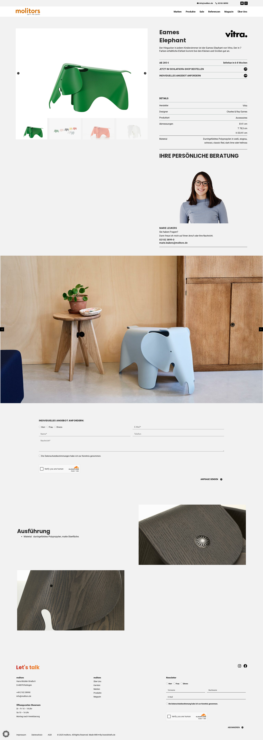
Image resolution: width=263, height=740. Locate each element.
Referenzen (214, 11)
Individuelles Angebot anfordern (180, 75)
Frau (51, 427)
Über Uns (242, 11)
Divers (59, 427)
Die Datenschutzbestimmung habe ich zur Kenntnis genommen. (193, 704)
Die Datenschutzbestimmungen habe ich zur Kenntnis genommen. (71, 456)
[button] (18, 73)
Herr (43, 427)
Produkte (190, 11)
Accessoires (241, 118)
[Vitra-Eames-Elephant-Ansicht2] (82, 73)
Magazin (229, 11)
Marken (178, 11)
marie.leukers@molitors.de (173, 242)
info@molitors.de (23, 696)
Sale (202, 11)
